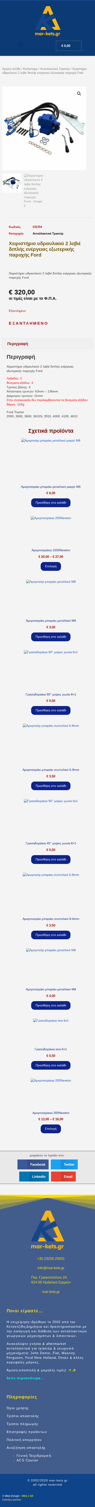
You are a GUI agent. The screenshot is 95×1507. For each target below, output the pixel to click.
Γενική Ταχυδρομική (34, 1455)
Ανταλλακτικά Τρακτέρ (55, 68)
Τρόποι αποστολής (23, 1416)
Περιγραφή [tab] (17, 344)
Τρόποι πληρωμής (22, 1424)
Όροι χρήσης (18, 1408)
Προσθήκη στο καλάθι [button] (51, 502)
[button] (20, 44)
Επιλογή (51, 566)
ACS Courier (27, 1460)
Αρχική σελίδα (11, 68)
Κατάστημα (30, 68)
